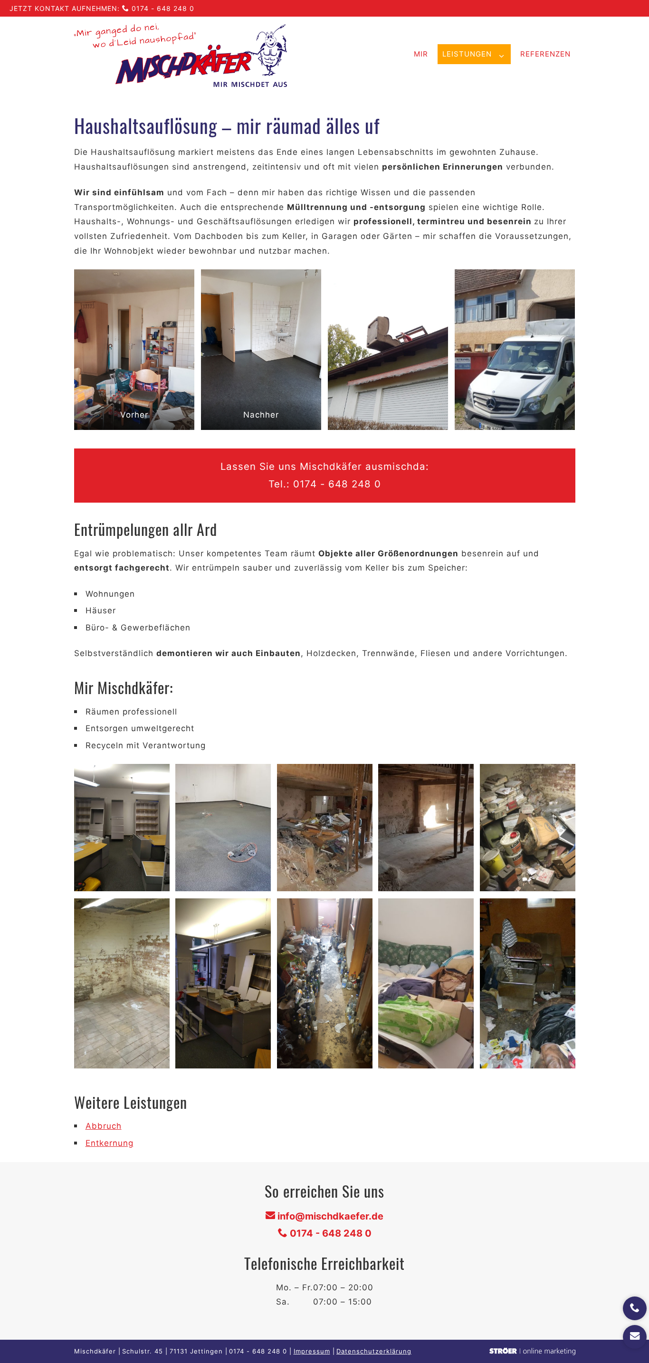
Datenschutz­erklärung (373, 1351)
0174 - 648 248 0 (163, 8)
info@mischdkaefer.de (330, 1216)
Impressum (312, 1351)
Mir (421, 53)
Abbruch (104, 1126)
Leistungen (467, 53)
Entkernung (110, 1143)
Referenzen (545, 53)
